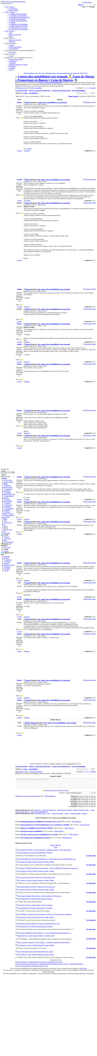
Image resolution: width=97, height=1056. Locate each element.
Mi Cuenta (7, 560)
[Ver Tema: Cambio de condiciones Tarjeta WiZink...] (30, 967)
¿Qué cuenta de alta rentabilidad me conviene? (35, 862)
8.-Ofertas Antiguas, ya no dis (7, 525)
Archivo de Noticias (6, 552)
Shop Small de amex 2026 (45, 976)
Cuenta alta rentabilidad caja (39, 836)
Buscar (80, 5)
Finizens (84, 838)
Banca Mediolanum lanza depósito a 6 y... (58, 957)
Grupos (6, 563)
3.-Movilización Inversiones (8, 509)
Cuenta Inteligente (75, 838)
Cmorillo (19, 179)
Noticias (6, 549)
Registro (85, 2)
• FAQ (10, 33)
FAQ (5, 533)
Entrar (90, 2)
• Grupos (11, 56)
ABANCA (37, 835)
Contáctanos (7, 572)
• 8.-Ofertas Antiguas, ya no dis (17, 27)
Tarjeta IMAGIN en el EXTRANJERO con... (62, 884)
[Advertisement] (54, 165)
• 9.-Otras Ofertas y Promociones (18, 29)
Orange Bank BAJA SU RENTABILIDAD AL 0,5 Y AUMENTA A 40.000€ (44, 849)
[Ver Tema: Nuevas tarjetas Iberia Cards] (26, 902)
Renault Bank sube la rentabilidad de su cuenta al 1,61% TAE (40, 846)
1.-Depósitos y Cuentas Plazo (7, 502)
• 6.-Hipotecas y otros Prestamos (18, 24)
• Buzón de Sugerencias (15, 59)
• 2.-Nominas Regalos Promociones (19, 17)
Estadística (7, 579)
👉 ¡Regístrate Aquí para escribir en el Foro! (55, 815)
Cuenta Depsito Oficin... (22, 836)
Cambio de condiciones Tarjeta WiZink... (58, 967)
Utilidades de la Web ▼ (12, 58)
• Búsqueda (11, 41)
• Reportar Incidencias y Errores (17, 64)
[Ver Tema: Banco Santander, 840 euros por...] (28, 921)
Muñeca (19, 327)
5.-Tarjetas (7, 515)
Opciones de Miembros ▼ (12, 50)
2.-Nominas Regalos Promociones (8, 506)
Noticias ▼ (8, 43)
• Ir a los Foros (12, 8)
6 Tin (48, 838)
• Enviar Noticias (13, 10)
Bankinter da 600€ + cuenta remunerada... (59, 874)
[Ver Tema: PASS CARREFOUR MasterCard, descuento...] (32, 893)
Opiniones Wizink (40, 838)
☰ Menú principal (6, 3)
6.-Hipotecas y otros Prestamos (7, 518)
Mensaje (92, 7)
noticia (29, 149)
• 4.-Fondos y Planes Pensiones (17, 21)
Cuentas (25, 93)
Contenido (7, 574)
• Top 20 (11, 69)
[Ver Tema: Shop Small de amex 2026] (26, 976)
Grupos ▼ (8, 54)
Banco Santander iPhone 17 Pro (50, 948)
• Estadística (12, 66)
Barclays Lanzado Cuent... (81, 835)
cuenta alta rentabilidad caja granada (52, 102)
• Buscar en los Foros (14, 34)
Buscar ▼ (8, 38)
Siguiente (93, 88)
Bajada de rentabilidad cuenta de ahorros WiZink (36, 853)
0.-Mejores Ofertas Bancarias (7, 498)
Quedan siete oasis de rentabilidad (31, 856)
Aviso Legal (82, 993)
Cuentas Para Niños (57, 838)
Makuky (19, 418)
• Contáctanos (12, 61)
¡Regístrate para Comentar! (71, 73)
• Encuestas (11, 68)
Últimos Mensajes (29, 73)
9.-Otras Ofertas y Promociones (8, 528)
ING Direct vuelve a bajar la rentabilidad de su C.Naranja (39, 859)
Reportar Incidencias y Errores (8, 576)
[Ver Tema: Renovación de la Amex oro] (26, 911)
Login (42, 73)
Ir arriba (19, 150)
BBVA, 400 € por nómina (44, 930)
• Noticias (11, 45)
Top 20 (6, 583)
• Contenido (12, 63)
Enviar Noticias (8, 494)
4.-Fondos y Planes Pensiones (7, 513)
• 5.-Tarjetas (12, 22)
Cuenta (92, 835)
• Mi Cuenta (12, 52)
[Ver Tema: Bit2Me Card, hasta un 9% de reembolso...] (30, 939)
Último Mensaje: (73, 96)
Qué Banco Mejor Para (49, 835)
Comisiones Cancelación (64, 835)
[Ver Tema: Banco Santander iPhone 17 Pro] (27, 948)
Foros (6, 31)
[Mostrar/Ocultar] (14, 482)
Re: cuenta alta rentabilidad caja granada (54, 180)
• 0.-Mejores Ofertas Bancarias (17, 14)
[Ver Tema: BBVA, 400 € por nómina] (26, 930)
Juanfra (19, 102)
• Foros (10, 36)
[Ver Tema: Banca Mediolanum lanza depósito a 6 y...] (30, 957)
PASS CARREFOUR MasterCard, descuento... (64, 893)
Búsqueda (7, 545)
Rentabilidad (33, 93)
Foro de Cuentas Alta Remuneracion (50, 82)
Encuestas (7, 581)
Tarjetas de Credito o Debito (45, 887)
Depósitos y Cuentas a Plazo (45, 960)
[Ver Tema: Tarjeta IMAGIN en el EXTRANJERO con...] (31, 884)
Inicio (6, 6)
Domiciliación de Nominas (44, 877)
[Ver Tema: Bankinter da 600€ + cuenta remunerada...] (30, 874)
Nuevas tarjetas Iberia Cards (46, 902)
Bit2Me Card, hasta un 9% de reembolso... (59, 939)
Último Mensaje (76, 846)
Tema (84, 7)
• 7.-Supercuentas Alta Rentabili (17, 26)
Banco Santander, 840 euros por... (52, 921)
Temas (7, 12)
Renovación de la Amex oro (46, 911)
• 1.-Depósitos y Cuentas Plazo (17, 15)
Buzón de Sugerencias (6, 569)
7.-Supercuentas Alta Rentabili (8, 521)
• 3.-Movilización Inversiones (17, 19)
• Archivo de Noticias (14, 47)
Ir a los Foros (8, 492)
